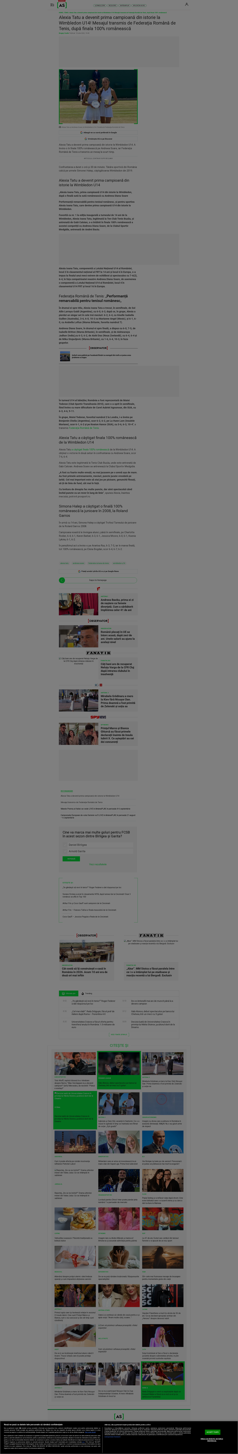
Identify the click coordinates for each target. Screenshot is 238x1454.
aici (83, 1442)
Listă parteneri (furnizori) (112, 1437)
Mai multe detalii (90, 1432)
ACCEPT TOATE (213, 1432)
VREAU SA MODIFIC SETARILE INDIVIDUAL (212, 1440)
